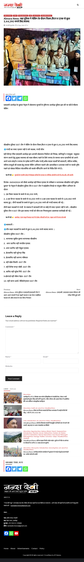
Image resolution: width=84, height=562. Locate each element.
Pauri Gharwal (56, 434)
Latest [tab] (6, 389)
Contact (34, 548)
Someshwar (48, 436)
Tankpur (54, 436)
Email (46, 357)
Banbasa (43, 431)
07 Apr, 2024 (20, 25)
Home (6, 548)
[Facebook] (8, 98)
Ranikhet (42, 436)
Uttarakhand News (46, 15)
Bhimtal (49, 431)
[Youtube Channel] (16, 533)
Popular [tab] (13, 389)
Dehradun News (23, 15)
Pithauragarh (64, 434)
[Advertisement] (42, 126)
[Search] (77, 5)
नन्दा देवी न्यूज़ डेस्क (10, 25)
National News (48, 434)
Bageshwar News (36, 431)
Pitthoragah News (28, 436)
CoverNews (48, 555)
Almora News (8, 15)
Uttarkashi (26, 438)
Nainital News (34, 434)
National (40, 434)
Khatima (63, 433)
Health (33, 408)
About (12, 548)
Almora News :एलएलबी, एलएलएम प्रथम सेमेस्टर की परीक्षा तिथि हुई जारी (63, 292)
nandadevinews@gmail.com (20, 505)
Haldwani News (48, 433)
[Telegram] (19, 98)
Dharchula (35, 433)
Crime (15, 15)
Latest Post (36, 15)
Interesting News (54, 448)
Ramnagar (36, 436)
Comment (10, 327)
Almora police (35, 448)
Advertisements (23, 548)
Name (8, 357)
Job (30, 15)
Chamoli (54, 431)
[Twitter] (14, 98)
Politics (48, 420)
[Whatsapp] (25, 98)
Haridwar (55, 433)
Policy (42, 548)
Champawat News (61, 431)
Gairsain (41, 433)
